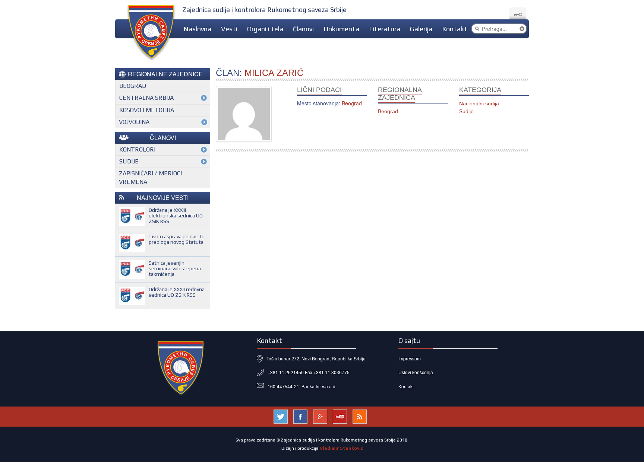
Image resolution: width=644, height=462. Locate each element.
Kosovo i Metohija (146, 110)
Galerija (421, 29)
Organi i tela (265, 29)
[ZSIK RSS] (360, 415)
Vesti (229, 29)
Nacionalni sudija (479, 103)
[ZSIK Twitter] (281, 415)
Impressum (409, 358)
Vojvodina (134, 121)
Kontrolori (137, 149)
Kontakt (454, 29)
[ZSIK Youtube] (340, 415)
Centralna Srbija (146, 97)
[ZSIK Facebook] (300, 415)
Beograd (388, 111)
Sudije (466, 111)
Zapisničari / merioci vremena (150, 177)
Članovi (303, 29)
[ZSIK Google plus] (320, 415)
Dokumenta (341, 29)
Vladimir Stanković (341, 448)
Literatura (384, 29)
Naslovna (197, 29)
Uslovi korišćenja (415, 372)
